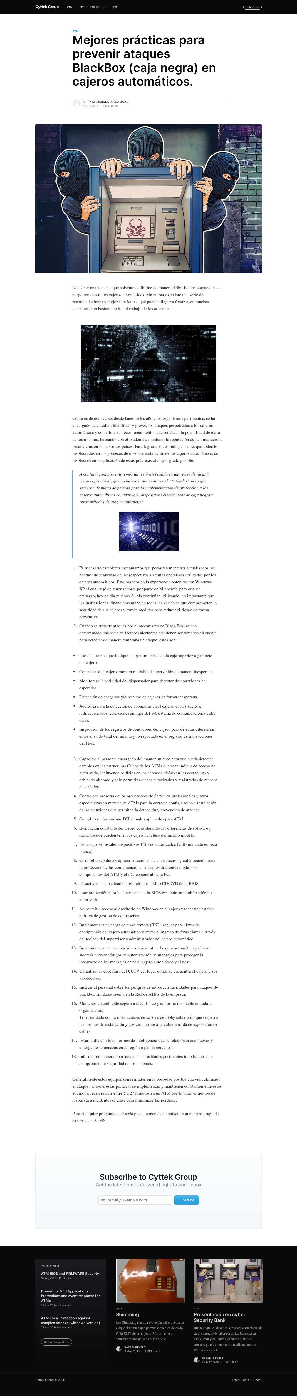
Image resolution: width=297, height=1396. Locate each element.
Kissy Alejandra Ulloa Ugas (105, 102)
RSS (114, 7)
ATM (75, 31)
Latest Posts (240, 1380)
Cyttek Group (47, 7)
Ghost (257, 1380)
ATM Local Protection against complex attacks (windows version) (70, 1320)
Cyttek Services (93, 7)
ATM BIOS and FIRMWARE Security (70, 1273)
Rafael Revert (135, 1347)
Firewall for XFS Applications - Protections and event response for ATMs (70, 1296)
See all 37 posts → (56, 1342)
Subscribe (252, 7)
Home (70, 7)
